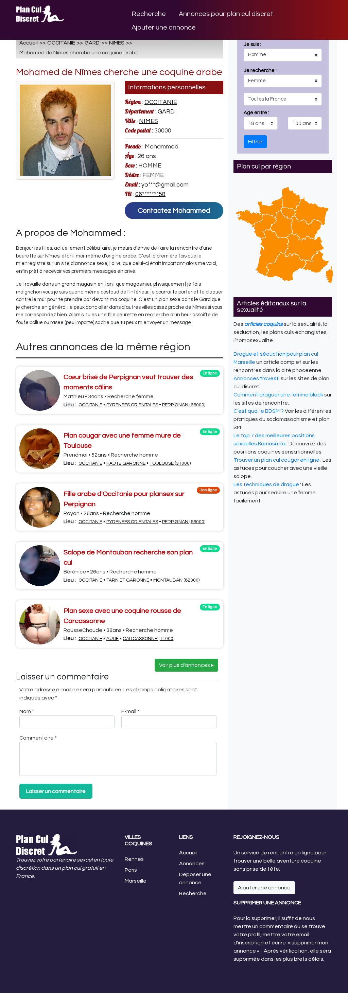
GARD (92, 43)
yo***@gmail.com (165, 184)
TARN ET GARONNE (127, 580)
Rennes (134, 859)
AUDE (112, 638)
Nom (26, 711)
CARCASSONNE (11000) (148, 638)
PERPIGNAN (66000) (183, 405)
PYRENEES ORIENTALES (132, 405)
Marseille (135, 881)
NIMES (116, 43)
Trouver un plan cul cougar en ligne (276, 460)
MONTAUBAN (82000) (176, 580)
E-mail (130, 711)
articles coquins (263, 324)
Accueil (28, 43)
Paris (131, 870)
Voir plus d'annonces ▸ (186, 665)
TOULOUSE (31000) (170, 463)
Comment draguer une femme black (278, 394)
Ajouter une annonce (164, 27)
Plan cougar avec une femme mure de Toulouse (122, 440)
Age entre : (256, 112)
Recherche (149, 14)
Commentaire (38, 738)
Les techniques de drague (266, 484)
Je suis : (260, 78)
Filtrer (255, 141)
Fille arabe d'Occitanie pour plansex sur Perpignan (124, 499)
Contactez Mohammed (174, 210)
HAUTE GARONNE (125, 463)
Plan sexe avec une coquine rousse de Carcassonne (122, 615)
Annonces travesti (256, 378)
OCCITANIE (61, 43)
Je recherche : (260, 92)
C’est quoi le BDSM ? (258, 411)
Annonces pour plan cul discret (226, 14)
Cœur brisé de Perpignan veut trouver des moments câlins (128, 382)
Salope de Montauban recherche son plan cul (128, 557)
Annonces (192, 863)
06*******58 (150, 194)
